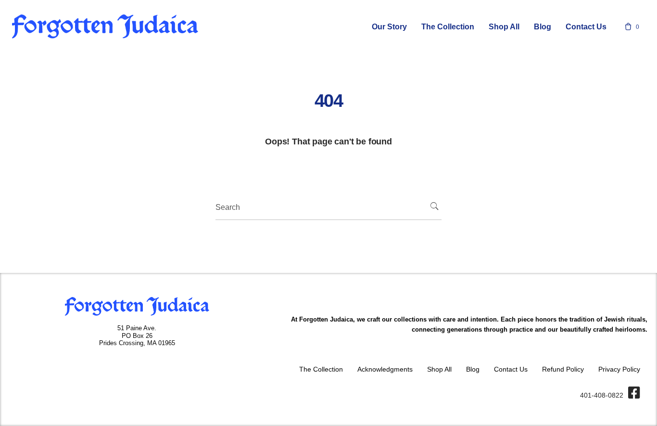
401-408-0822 (601, 395)
